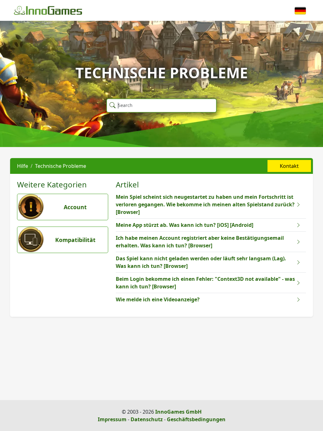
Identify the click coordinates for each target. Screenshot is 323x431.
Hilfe (22, 165)
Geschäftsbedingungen (196, 419)
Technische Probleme (60, 165)
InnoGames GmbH (178, 411)
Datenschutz (147, 419)
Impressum (112, 419)
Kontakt (289, 165)
